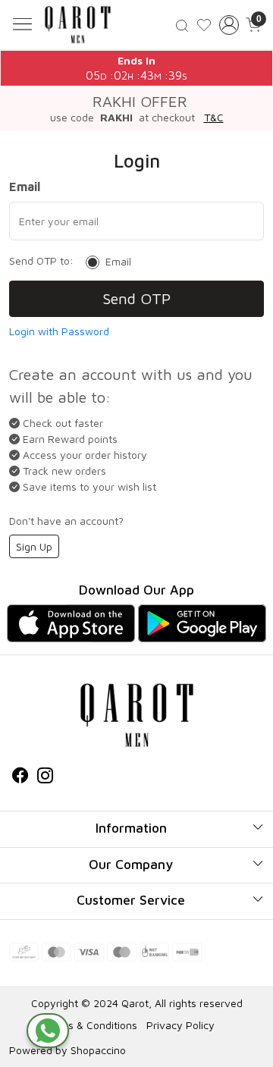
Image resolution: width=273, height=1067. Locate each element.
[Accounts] (229, 25)
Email (118, 262)
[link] (182, 24)
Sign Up (34, 546)
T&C (214, 117)
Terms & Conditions (90, 1024)
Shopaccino (98, 1049)
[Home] (78, 25)
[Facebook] (20, 776)
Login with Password (59, 331)
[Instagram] (45, 776)
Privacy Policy (180, 1024)
